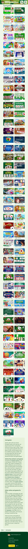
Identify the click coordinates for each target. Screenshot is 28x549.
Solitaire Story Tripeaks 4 (13, 477)
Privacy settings (11, 541)
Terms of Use (11, 538)
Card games (8, 530)
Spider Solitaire (19, 481)
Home (2, 530)
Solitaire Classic (9, 474)
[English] (18, 546)
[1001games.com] (10, 2)
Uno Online (8, 505)
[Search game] (25, 2)
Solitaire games (15, 460)
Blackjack (9, 510)
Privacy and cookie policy (13, 540)
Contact (12, 545)
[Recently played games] (21, 2)
